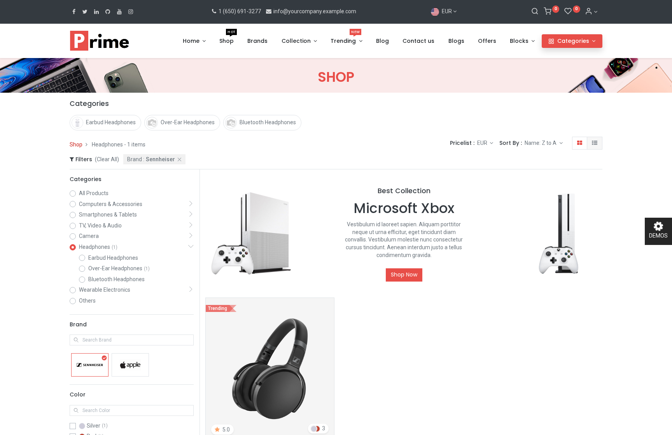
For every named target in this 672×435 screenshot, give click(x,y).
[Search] (535, 12)
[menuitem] (226, 41)
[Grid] (579, 143)
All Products (93, 193)
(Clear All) (107, 159)
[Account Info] (591, 12)
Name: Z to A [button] (541, 143)
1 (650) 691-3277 (239, 11)
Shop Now (404, 274)
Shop (76, 144)
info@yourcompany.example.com (314, 11)
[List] (594, 143)
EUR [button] (482, 143)
